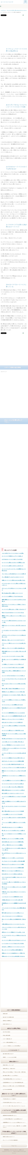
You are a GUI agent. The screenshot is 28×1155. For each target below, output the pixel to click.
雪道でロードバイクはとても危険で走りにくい (13, 870)
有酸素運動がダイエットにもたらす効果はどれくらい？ (14, 1122)
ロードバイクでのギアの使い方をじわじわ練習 (13, 667)
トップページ (3, 10)
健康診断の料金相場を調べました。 (10, 1115)
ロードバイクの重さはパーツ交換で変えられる (13, 730)
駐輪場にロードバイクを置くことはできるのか (13, 858)
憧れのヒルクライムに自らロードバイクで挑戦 (13, 864)
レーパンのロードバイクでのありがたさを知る (13, 943)
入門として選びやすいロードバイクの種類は (12, 845)
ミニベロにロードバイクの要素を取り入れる (12, 896)
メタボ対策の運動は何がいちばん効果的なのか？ (13, 1118)
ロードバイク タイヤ (7, 2)
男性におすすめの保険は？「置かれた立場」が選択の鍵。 (14, 1072)
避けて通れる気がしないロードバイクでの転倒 (13, 811)
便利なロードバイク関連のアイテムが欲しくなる (13, 932)
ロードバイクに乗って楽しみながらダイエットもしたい (14, 1105)
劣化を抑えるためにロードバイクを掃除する (12, 827)
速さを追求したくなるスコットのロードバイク (13, 793)
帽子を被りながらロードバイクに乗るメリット (13, 912)
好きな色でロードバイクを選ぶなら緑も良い (12, 874)
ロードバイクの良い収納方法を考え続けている (13, 764)
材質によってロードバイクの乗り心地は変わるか (13, 648)
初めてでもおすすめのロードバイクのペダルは (13, 612)
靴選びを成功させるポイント (9, 1136)
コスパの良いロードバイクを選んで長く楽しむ (13, 741)
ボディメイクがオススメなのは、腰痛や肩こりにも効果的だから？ (14, 1126)
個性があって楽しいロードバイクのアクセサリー (13, 640)
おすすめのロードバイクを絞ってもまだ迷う (12, 559)
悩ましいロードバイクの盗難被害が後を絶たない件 (14, 716)
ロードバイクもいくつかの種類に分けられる (12, 704)
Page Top (14, 1145)
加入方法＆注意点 (6, 1031)
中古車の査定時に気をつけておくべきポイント (12, 1102)
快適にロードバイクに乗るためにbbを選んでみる (13, 580)
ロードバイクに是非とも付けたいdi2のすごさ (12, 565)
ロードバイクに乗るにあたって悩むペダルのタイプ (14, 609)
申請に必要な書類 (6, 1035)
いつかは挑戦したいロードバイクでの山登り (12, 814)
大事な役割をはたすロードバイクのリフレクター (13, 924)
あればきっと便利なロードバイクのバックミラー (13, 946)
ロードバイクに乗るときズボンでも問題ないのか (13, 562)
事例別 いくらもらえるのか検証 (9, 1057)
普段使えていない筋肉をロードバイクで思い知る (13, 691)
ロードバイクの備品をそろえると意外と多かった (13, 758)
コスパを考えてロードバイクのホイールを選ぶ (13, 553)
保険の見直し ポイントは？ (8, 1065)
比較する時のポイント (7, 1024)
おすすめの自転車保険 (7, 1089)
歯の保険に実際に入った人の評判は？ (10, 1075)
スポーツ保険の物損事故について (9, 1042)
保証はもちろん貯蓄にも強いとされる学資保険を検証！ (14, 1085)
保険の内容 (5, 1013)
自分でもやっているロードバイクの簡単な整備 (13, 761)
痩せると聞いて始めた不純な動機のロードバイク (13, 688)
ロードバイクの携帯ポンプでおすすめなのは (12, 596)
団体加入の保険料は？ (7, 1020)
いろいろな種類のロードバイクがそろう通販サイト (14, 780)
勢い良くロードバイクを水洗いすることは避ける (13, 830)
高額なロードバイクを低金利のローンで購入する (13, 953)
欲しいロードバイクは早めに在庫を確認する (12, 950)
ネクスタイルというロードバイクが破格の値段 (13, 867)
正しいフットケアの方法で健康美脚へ (10, 1140)
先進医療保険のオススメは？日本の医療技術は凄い (13, 1082)
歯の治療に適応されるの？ (8, 1053)
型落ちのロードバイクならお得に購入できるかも (13, 956)
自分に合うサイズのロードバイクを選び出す (12, 722)
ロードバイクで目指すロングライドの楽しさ (12, 556)
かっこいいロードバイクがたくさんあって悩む (13, 656)
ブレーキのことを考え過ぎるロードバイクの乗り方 (14, 573)
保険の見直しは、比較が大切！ (9, 1068)
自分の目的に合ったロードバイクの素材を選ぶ (13, 841)
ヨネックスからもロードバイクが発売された (12, 916)
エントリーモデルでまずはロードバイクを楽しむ (13, 675)
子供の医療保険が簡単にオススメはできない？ (12, 1079)
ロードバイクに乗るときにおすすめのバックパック (14, 940)
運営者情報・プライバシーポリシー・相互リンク (14, 1149)
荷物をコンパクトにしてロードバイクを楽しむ (13, 719)
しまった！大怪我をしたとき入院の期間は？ (12, 1045)
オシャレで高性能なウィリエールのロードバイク (13, 745)
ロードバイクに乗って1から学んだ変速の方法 (12, 787)
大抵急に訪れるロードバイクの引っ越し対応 (12, 899)
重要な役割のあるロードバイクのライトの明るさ (13, 790)
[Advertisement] (14, 31)
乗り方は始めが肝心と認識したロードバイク (12, 593)
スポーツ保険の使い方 (7, 1038)
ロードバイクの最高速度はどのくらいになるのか (13, 712)
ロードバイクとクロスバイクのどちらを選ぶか (13, 783)
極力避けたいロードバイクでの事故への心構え (13, 838)
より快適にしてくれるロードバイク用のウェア (13, 664)
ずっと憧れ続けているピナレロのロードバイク (13, 577)
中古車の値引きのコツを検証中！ (9, 1099)
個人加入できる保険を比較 (8, 1017)
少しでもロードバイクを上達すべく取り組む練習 (13, 861)
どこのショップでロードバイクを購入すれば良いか (14, 767)
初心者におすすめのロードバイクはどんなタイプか (14, 738)
